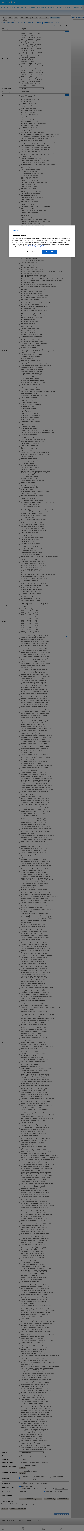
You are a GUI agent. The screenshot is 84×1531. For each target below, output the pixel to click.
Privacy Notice (41, 246)
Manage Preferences (33, 251)
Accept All (49, 251)
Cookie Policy (32, 246)
